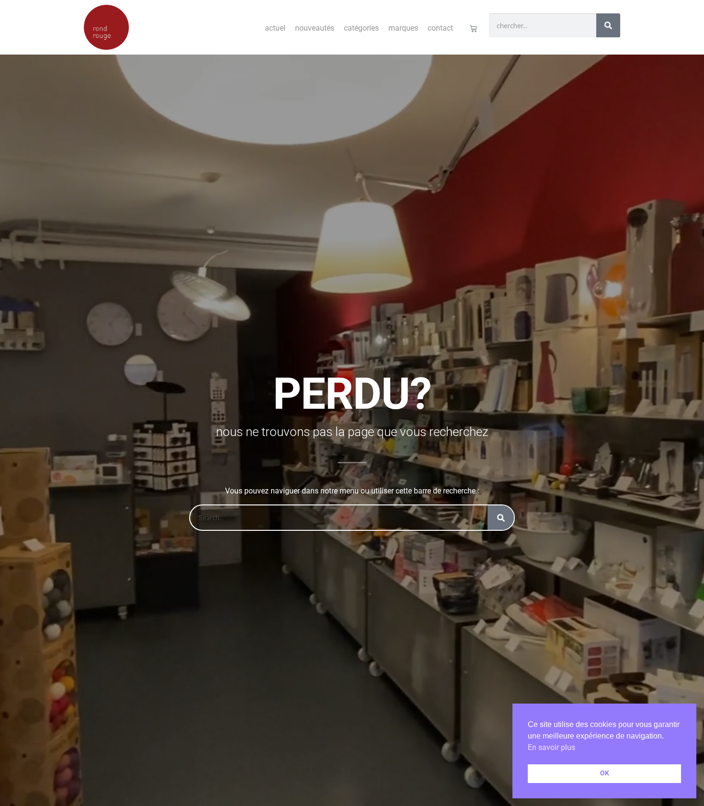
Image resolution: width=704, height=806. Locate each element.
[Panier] (473, 28)
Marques (403, 28)
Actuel (275, 28)
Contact (440, 28)
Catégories (361, 28)
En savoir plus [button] (551, 747)
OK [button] (604, 773)
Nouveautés (314, 28)
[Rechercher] (608, 25)
